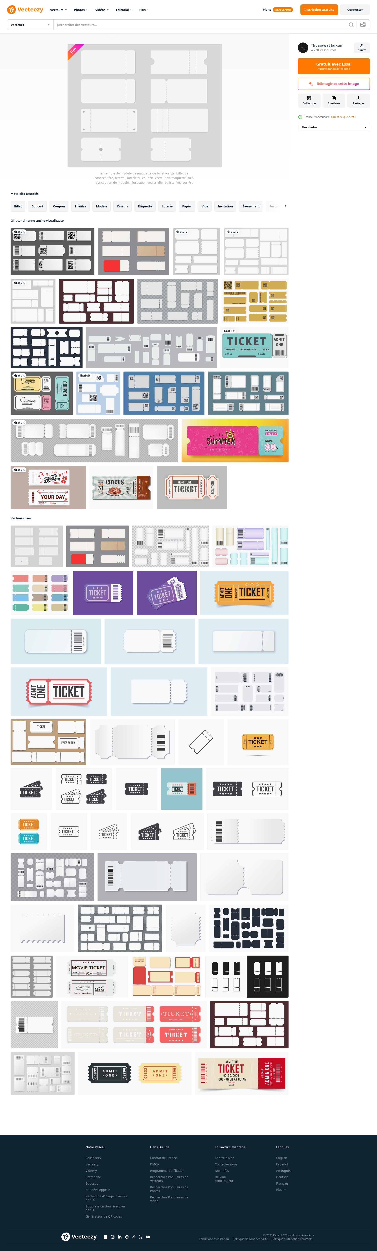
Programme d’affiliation (167, 1171)
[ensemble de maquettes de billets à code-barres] (248, 393)
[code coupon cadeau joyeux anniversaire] (48, 487)
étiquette (145, 206)
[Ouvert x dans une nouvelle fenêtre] (141, 1237)
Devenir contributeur (224, 1179)
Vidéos (100, 10)
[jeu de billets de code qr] (163, 393)
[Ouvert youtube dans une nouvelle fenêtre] (148, 1237)
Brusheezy (93, 1158)
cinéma (122, 206)
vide (205, 206)
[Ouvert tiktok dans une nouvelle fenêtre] (134, 1237)
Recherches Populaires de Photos (169, 1189)
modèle (101, 206)
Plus (142, 10)
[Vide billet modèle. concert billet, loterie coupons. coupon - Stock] (132, 742)
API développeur (98, 1190)
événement (251, 206)
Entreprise (93, 1177)
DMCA (154, 1164)
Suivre (362, 50)
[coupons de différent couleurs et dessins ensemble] (40, 593)
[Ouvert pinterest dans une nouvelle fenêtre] (127, 1237)
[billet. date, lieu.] (255, 347)
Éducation (93, 1183)
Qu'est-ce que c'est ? (343, 117)
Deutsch (282, 1177)
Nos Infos (222, 1171)
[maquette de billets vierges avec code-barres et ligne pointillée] (94, 440)
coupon (59, 206)
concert (37, 206)
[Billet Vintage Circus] (121, 487)
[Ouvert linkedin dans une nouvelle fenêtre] (119, 1237)
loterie (167, 206)
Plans (267, 9)
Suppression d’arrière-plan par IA (105, 1208)
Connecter (355, 9)
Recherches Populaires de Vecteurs (169, 1179)
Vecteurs (56, 10)
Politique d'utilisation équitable (292, 1239)
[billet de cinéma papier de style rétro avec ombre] (192, 487)
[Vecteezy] (25, 9)
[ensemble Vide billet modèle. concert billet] (48, 742)
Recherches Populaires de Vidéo (169, 1199)
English (281, 1158)
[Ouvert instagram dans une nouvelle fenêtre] (112, 1237)
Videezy (91, 1171)
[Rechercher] (351, 24)
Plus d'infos (309, 127)
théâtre (80, 206)
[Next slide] (282, 206)
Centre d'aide (224, 1158)
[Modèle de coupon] (42, 393)
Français (282, 1183)
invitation (225, 206)
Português (283, 1171)
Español (282, 1164)
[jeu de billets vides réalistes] (177, 301)
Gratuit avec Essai (333, 66)
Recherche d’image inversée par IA (106, 1198)
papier (187, 206)
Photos (79, 10)
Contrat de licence (163, 1158)
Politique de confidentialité (250, 1239)
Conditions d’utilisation (214, 1239)
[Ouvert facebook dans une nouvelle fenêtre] (105, 1237)
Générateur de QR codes (104, 1216)
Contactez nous (226, 1164)
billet (18, 206)
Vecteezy (92, 1164)
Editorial (122, 10)
